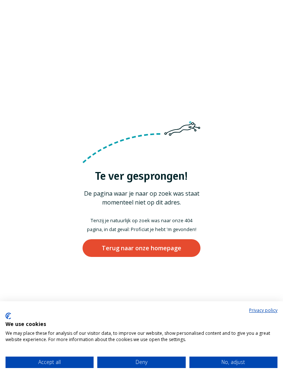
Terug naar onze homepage (141, 248)
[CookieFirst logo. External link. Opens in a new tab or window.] (8, 316)
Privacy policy (263, 310)
